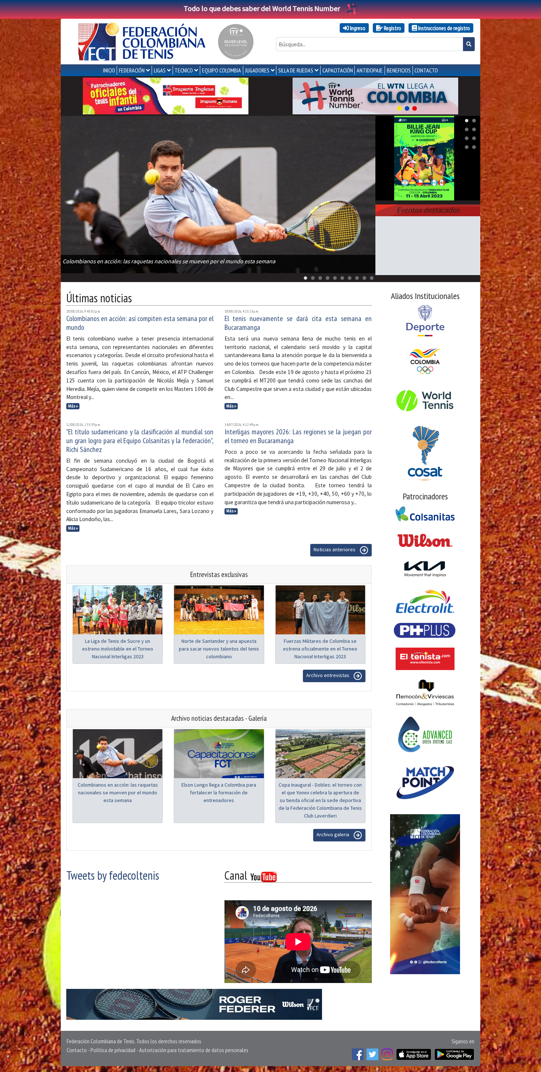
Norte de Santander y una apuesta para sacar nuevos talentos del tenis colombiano (219, 649)
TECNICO (183, 70)
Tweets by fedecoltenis (112, 875)
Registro (392, 28)
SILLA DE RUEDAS (295, 70)
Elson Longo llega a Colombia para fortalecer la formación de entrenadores (218, 792)
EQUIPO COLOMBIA (221, 70)
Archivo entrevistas (328, 675)
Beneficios (399, 70)
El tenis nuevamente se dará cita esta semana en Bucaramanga (298, 323)
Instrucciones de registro (443, 28)
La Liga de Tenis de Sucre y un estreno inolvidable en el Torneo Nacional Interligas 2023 (117, 649)
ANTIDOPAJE (370, 70)
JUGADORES (257, 70)
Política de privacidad (113, 1050)
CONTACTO (426, 70)
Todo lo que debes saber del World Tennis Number (262, 8)
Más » (73, 406)
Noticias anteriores (335, 549)
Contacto (77, 1050)
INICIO (109, 70)
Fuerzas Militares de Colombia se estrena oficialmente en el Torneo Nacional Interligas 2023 (320, 649)
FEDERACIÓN (132, 70)
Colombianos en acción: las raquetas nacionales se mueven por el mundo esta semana (118, 792)
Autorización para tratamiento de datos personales (193, 1050)
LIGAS (160, 70)
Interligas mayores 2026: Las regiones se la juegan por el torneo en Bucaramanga (298, 436)
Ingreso (357, 28)
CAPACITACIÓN (337, 70)
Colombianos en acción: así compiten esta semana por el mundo (139, 323)
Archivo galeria (333, 834)
